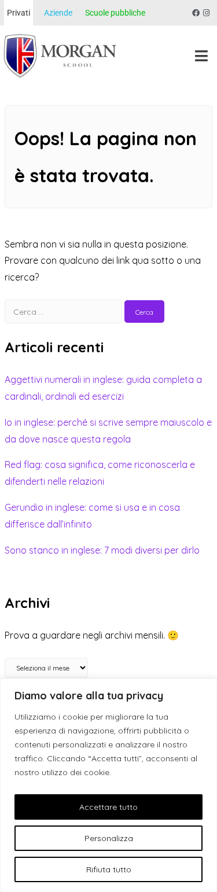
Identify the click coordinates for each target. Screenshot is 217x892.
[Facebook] (196, 13)
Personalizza (108, 838)
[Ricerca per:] (64, 311)
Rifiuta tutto (108, 869)
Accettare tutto (108, 807)
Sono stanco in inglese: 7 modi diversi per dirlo (102, 550)
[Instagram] (206, 13)
